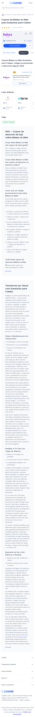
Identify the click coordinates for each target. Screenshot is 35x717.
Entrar (30, 3)
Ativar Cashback (15, 45)
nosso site (22, 637)
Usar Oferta (22, 83)
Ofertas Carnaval (8, 122)
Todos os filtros (10, 52)
